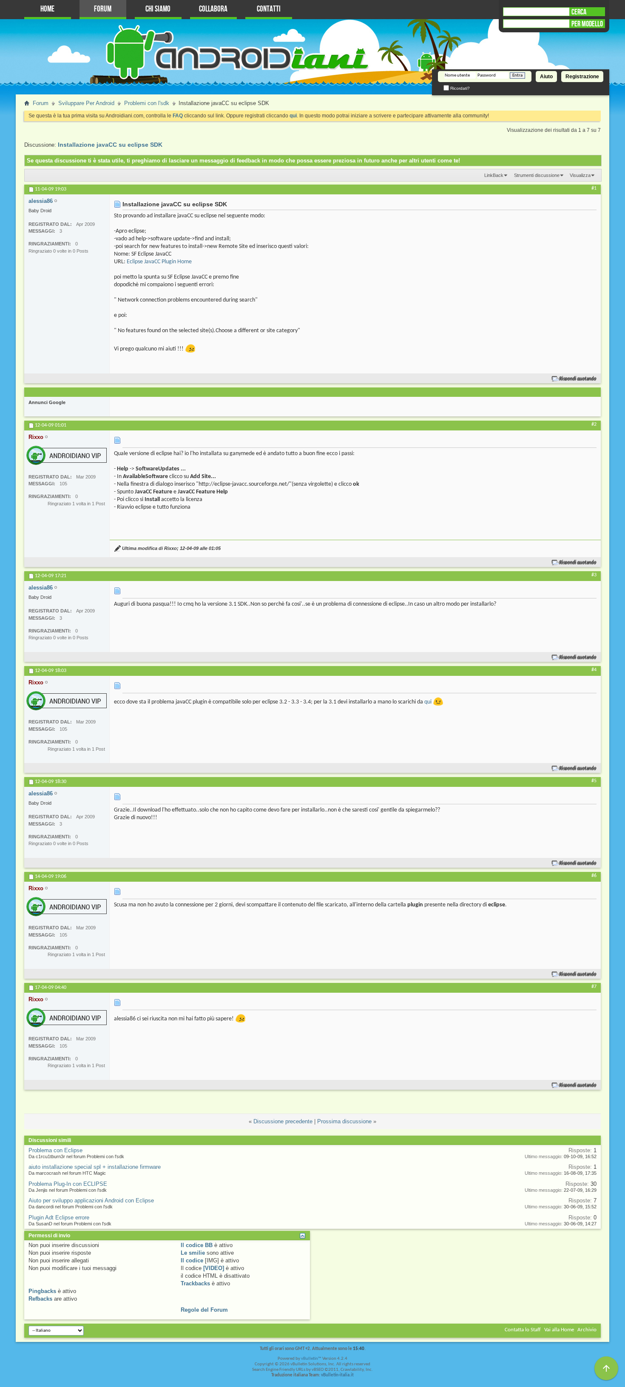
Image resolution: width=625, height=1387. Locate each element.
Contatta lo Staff (523, 1330)
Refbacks (40, 1299)
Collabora (213, 9)
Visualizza (580, 175)
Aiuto (546, 77)
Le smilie (193, 1253)
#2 (594, 424)
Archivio (587, 1330)
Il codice (192, 1260)
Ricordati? (459, 88)
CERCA (578, 12)
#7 (594, 986)
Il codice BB (197, 1245)
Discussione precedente (282, 1121)
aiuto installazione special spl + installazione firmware (94, 1167)
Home (47, 9)
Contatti (269, 9)
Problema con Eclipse (55, 1150)
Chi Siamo (157, 9)
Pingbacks (42, 1291)
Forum (102, 9)
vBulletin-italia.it (337, 1375)
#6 (594, 875)
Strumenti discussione (537, 175)
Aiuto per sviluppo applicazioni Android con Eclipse (91, 1200)
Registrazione (582, 77)
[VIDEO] (213, 1268)
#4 (594, 669)
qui (428, 702)
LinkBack (493, 175)
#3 (594, 575)
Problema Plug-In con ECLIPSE (67, 1184)
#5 (594, 780)
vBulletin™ (311, 1358)
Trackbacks (195, 1283)
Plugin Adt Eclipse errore (58, 1217)
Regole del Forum (204, 1310)
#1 (594, 188)
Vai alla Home (559, 1330)
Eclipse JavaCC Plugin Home (159, 262)
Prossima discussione (344, 1121)
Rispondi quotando (578, 378)
